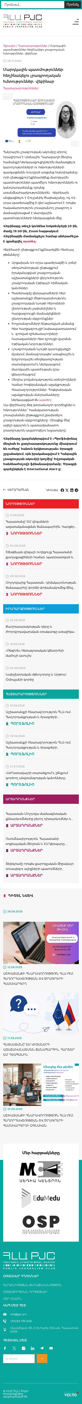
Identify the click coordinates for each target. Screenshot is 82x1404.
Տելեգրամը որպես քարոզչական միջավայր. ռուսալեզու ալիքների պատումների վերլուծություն (40, 869)
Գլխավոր (9, 45)
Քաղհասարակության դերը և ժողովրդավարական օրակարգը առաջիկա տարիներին (40, 632)
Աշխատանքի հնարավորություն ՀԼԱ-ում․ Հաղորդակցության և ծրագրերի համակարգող (38, 717)
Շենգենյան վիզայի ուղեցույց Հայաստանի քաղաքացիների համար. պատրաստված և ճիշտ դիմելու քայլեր (39, 557)
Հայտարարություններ (32, 45)
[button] (62, 490)
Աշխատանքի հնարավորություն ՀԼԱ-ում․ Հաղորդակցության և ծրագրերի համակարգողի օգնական (38, 748)
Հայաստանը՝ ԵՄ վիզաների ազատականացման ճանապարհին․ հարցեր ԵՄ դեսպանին (40, 527)
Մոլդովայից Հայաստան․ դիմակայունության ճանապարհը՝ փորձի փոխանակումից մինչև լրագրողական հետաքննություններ (41, 588)
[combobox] (32, 4)
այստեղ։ (46, 400)
